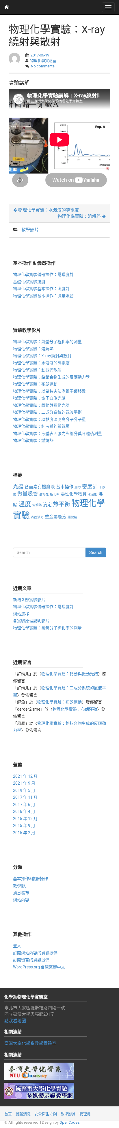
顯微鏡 (72, 517)
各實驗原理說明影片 (31, 620)
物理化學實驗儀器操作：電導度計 (43, 274)
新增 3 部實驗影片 (29, 599)
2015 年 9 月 (24, 825)
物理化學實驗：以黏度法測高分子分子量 (49, 419)
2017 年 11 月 (25, 797)
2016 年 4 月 (24, 811)
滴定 (47, 504)
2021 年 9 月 (24, 783)
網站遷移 (21, 614)
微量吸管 (27, 494)
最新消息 (23, 1114)
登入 (17, 945)
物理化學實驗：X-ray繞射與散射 (42, 355)
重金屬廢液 (55, 516)
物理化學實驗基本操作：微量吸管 (43, 296)
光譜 (18, 486)
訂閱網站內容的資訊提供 (35, 953)
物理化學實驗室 (43, 60)
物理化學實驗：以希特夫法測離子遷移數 (49, 391)
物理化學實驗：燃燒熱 (33, 440)
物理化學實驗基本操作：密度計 (41, 288)
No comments (43, 66)
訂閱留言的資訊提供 (31, 959)
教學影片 (30, 229)
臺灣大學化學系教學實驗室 (30, 1043)
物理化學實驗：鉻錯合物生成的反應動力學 (51, 377)
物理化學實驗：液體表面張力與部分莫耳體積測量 (57, 433)
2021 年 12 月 (25, 776)
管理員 (85, 1114)
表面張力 (37, 517)
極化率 (55, 494)
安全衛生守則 (45, 1114)
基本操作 (64, 486)
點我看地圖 (15, 1020)
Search (95, 552)
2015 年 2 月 (24, 832)
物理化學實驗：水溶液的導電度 (48, 210)
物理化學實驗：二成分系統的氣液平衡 (47, 412)
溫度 (24, 504)
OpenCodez (69, 1122)
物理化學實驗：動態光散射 (37, 370)
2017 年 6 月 (24, 804)
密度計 (90, 486)
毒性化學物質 (74, 494)
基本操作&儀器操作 (30, 878)
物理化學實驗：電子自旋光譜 (39, 398)
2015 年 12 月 (25, 818)
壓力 (78, 487)
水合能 (92, 494)
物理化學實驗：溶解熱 (79, 216)
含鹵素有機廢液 (40, 486)
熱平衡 (61, 504)
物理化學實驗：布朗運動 (35, 384)
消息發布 (21, 892)
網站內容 (21, 900)
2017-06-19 (40, 55)
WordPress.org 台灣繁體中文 (39, 967)
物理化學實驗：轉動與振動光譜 (41, 405)
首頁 (8, 1114)
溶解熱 (37, 505)
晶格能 (44, 494)
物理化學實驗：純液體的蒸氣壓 (41, 426)
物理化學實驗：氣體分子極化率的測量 (47, 341)
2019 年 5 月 (24, 790)
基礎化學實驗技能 (29, 281)
